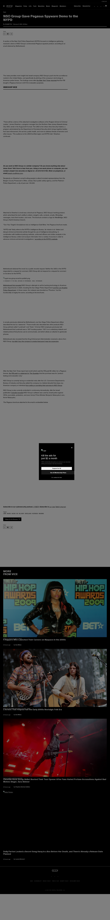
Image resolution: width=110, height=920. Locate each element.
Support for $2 (56, 468)
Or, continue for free (57, 477)
